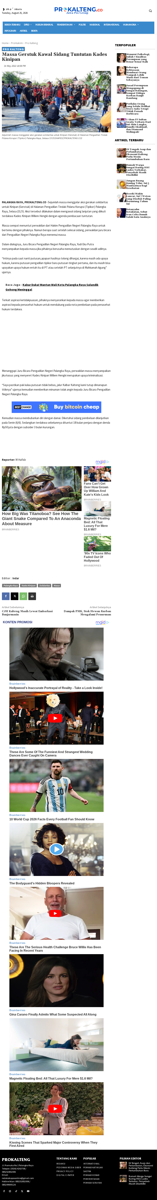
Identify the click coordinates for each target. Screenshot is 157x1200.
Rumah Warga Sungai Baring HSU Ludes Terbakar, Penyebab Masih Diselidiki (138, 170)
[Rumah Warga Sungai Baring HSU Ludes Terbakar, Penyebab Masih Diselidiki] (121, 168)
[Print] (32, 596)
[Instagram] (10, 1191)
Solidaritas (44, 585)
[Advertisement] (56, 171)
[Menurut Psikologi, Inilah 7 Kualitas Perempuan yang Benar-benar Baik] (121, 58)
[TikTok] (16, 1191)
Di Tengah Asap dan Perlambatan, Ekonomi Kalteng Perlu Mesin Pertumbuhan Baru (138, 154)
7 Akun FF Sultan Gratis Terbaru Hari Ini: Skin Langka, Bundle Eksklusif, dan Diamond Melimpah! (138, 126)
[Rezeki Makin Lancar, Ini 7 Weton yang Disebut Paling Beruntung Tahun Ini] (121, 197)
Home (5, 43)
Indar (15, 578)
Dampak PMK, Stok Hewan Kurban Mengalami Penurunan (87, 613)
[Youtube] (28, 1191)
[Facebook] (6, 596)
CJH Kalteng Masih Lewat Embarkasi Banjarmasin (27, 613)
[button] (150, 10)
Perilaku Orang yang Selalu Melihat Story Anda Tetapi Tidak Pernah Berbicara (138, 108)
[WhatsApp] (23, 596)
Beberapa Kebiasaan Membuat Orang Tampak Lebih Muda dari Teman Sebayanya (137, 73)
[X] (14, 596)
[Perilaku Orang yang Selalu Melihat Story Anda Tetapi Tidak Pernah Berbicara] (121, 107)
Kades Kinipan (28, 585)
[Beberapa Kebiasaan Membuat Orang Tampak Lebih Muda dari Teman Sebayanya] (121, 71)
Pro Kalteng (31, 43)
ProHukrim (17, 43)
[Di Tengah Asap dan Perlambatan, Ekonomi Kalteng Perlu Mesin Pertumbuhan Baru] (121, 153)
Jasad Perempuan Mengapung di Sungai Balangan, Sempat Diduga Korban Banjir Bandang (137, 92)
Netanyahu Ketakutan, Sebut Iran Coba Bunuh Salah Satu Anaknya (138, 213)
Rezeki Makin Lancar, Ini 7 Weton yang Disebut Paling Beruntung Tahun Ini (138, 198)
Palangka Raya (10, 585)
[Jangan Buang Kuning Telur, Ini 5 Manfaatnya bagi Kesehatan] (121, 184)
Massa (57, 585)
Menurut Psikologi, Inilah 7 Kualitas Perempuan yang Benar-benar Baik (138, 58)
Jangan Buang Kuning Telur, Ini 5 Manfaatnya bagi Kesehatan (137, 184)
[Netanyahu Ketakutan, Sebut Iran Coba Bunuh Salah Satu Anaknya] (121, 213)
